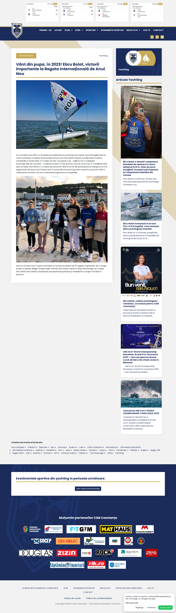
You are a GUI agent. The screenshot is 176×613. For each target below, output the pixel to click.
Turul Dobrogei (97, 453)
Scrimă (47, 453)
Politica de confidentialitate (99, 598)
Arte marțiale (17, 447)
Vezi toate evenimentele (88, 488)
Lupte (102, 450)
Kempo (92, 450)
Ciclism (72, 447)
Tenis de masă (68, 453)
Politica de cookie (72, 598)
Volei (109, 453)
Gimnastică (111, 447)
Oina (111, 450)
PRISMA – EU (45, 30)
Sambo (36, 453)
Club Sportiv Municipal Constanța (40, 588)
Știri (77, 30)
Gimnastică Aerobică (130, 447)
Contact (158, 30)
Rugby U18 (155, 450)
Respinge (139, 607)
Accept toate (165, 607)
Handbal (30, 4)
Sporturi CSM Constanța (129, 588)
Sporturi (91, 30)
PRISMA (133, 450)
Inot (60, 450)
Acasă (58, 30)
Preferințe (151, 607)
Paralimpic (121, 450)
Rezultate (132, 30)
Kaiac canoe (79, 450)
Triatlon (82, 453)
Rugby (144, 450)
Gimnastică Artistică (22, 450)
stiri (55, 453)
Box (52, 447)
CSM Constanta (94, 447)
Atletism (32, 447)
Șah (28, 453)
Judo (67, 450)
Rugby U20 (17, 453)
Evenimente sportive (112, 30)
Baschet (43, 447)
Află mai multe (132, 603)
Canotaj (61, 447)
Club (67, 30)
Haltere (39, 450)
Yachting (103, 55)
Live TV (146, 30)
